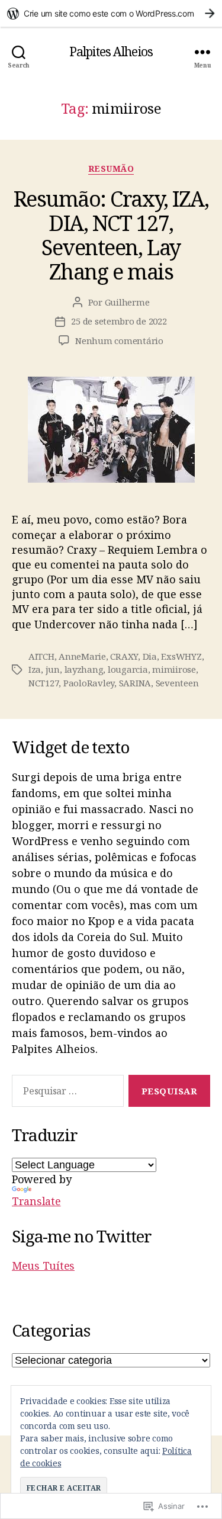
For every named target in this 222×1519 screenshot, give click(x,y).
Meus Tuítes (43, 1265)
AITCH (41, 656)
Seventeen (177, 683)
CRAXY (124, 656)
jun (53, 669)
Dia (150, 656)
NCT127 (43, 683)
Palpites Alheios (111, 52)
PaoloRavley (88, 683)
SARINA (135, 683)
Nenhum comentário (119, 340)
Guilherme (127, 302)
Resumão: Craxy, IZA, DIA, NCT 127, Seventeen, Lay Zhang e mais (111, 235)
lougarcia (128, 669)
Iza (34, 669)
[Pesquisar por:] (65, 1093)
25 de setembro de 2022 (118, 321)
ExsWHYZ (181, 656)
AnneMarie (82, 656)
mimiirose (174, 669)
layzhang (84, 669)
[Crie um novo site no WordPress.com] (111, 13)
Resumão (111, 168)
